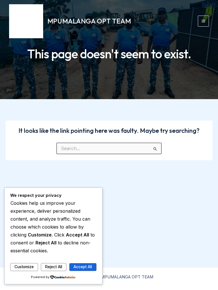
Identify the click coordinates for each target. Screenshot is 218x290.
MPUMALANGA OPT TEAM (89, 21)
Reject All (53, 267)
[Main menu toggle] (203, 21)
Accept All (83, 267)
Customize (24, 267)
